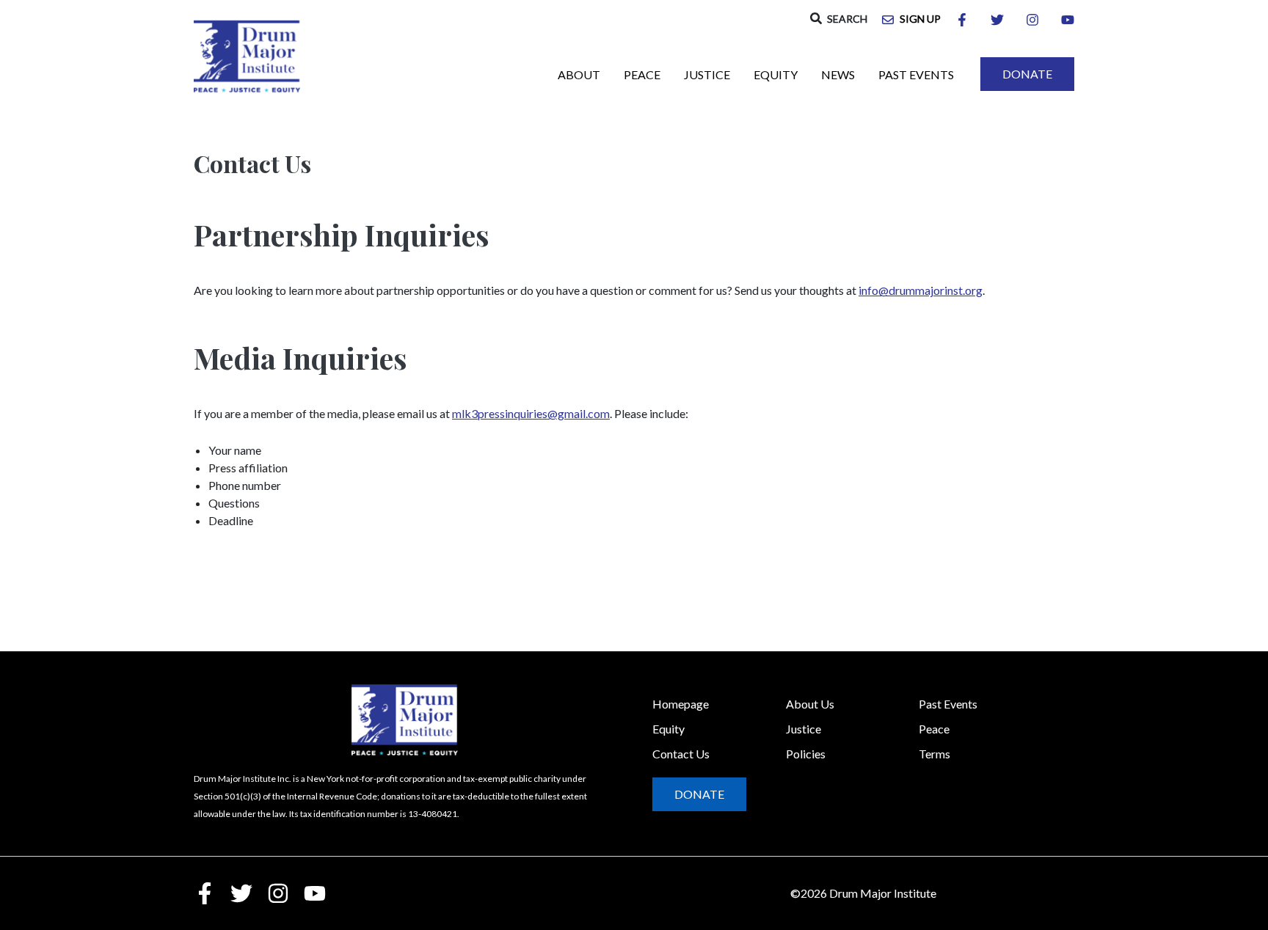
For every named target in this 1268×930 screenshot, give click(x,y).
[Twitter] (997, 19)
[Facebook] (962, 19)
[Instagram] (1032, 19)
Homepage (680, 704)
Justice (803, 729)
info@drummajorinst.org (921, 290)
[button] (838, 19)
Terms (934, 754)
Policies (806, 754)
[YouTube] (1067, 19)
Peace (934, 729)
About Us (810, 704)
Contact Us (681, 754)
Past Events (948, 704)
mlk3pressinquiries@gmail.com (531, 413)
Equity (668, 729)
